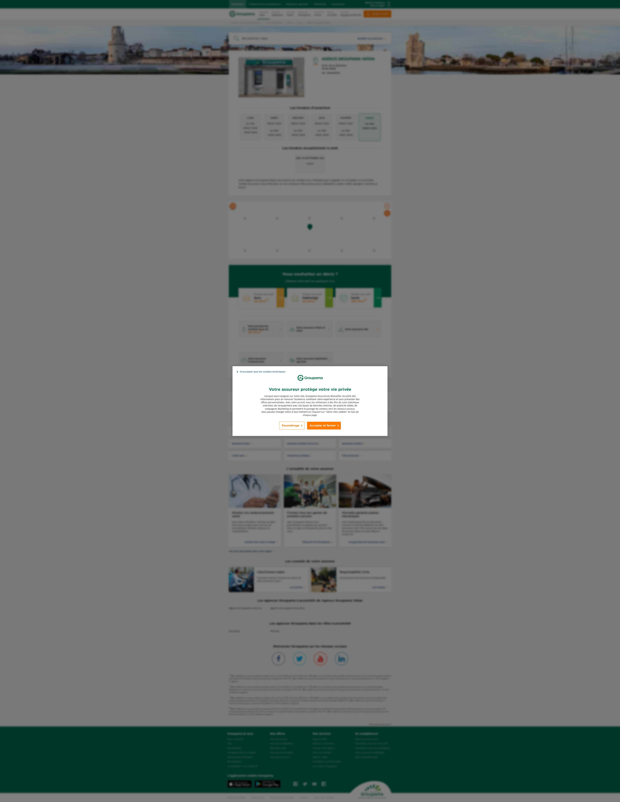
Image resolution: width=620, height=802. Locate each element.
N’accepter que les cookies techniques (262, 371)
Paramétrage (290, 425)
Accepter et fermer (323, 425)
